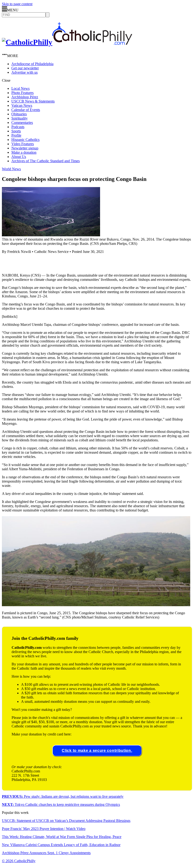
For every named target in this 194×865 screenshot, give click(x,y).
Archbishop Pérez (24, 97)
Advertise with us (24, 72)
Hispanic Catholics (25, 140)
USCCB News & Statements (33, 101)
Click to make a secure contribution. (97, 750)
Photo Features (22, 93)
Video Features (22, 144)
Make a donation (23, 152)
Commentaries (22, 123)
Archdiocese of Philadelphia (32, 64)
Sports (16, 131)
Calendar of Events (25, 110)
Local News (20, 88)
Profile (16, 135)
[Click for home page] (67, 42)
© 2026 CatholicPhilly (18, 861)
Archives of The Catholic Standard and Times (45, 161)
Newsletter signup (24, 148)
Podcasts (17, 127)
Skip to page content (17, 4)
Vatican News (21, 105)
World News (11, 169)
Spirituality (19, 118)
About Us (18, 157)
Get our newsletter (25, 68)
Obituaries (19, 114)
